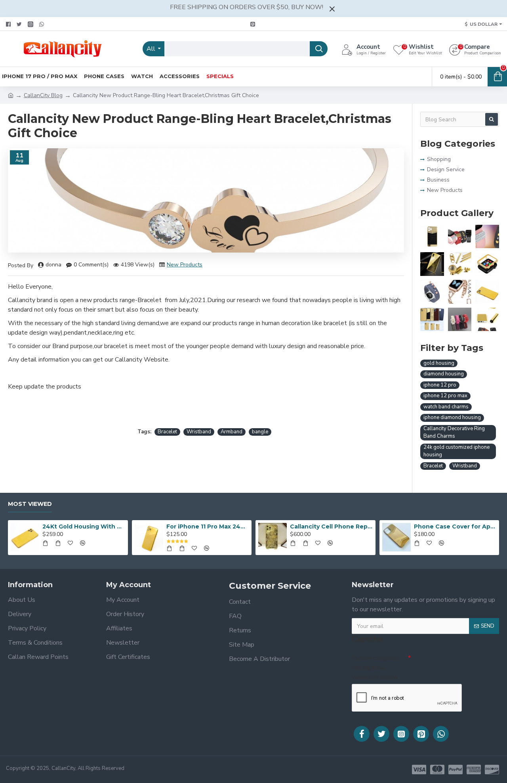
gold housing (438, 363)
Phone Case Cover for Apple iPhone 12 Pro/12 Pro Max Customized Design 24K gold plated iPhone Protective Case (455, 526)
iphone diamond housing (452, 417)
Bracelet (167, 431)
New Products (184, 264)
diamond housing (443, 373)
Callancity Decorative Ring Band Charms (454, 432)
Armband (231, 431)
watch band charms (446, 406)
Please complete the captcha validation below (376, 668)
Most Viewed (30, 504)
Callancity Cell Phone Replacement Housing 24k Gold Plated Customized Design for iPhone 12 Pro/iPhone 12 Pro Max (331, 526)
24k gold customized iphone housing (456, 451)
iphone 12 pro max (445, 395)
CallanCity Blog (43, 95)
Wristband (199, 431)
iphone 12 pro (439, 385)
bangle (260, 431)
